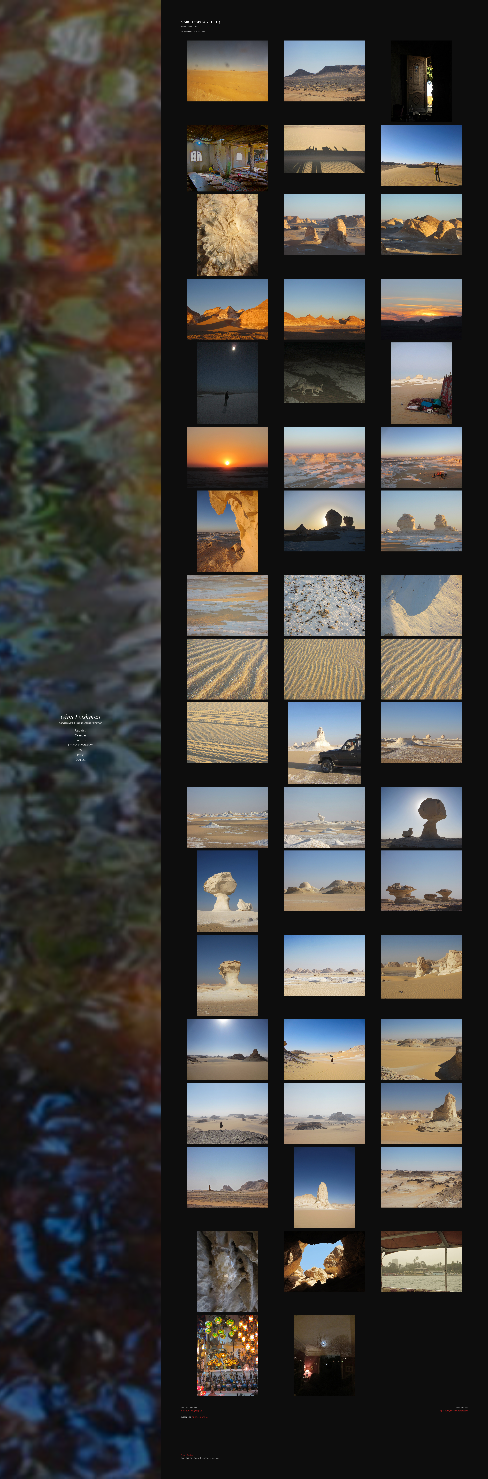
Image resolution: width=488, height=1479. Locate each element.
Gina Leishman (81, 717)
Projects (80, 740)
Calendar (80, 735)
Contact (81, 760)
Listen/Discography (80, 745)
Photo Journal (200, 1417)
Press (80, 755)
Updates (80, 730)
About (80, 750)
